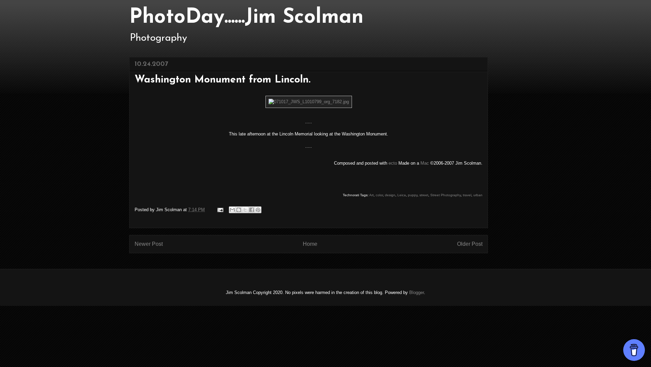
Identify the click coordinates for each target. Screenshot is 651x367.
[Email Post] (220, 209)
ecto (393, 163)
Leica (401, 195)
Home (310, 244)
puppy (412, 195)
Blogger (416, 292)
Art (371, 195)
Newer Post (149, 244)
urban (477, 195)
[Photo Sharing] (308, 101)
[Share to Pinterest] (258, 209)
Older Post (469, 244)
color (379, 195)
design (390, 195)
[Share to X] (245, 209)
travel (467, 195)
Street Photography (445, 195)
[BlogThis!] (238, 209)
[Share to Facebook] (251, 209)
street (423, 195)
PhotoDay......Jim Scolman (246, 17)
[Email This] (232, 209)
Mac (424, 163)
